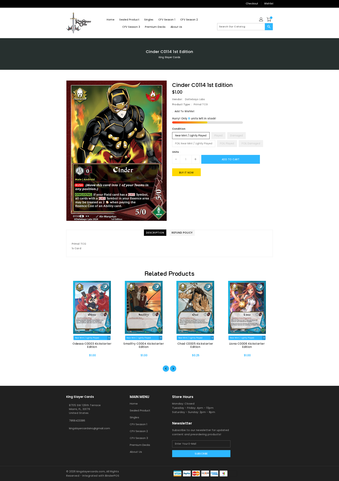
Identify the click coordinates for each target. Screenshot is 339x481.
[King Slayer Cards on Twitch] (88, 3)
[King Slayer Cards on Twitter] (68, 3)
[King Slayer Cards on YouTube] (81, 3)
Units (175, 152)
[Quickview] (71, 356)
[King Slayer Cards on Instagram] (74, 3)
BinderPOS (112, 475)
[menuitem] (111, 19)
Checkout (252, 3)
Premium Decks (140, 445)
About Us (136, 452)
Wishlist (268, 3)
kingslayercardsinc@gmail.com (89, 428)
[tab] (155, 232)
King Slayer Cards (169, 57)
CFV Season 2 (139, 431)
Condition (178, 129)
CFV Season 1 (138, 424)
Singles (134, 417)
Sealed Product (140, 410)
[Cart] (269, 19)
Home (134, 403)
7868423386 (77, 420)
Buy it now (186, 172)
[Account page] (261, 19)
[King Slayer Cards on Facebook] (61, 3)
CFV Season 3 (139, 438)
